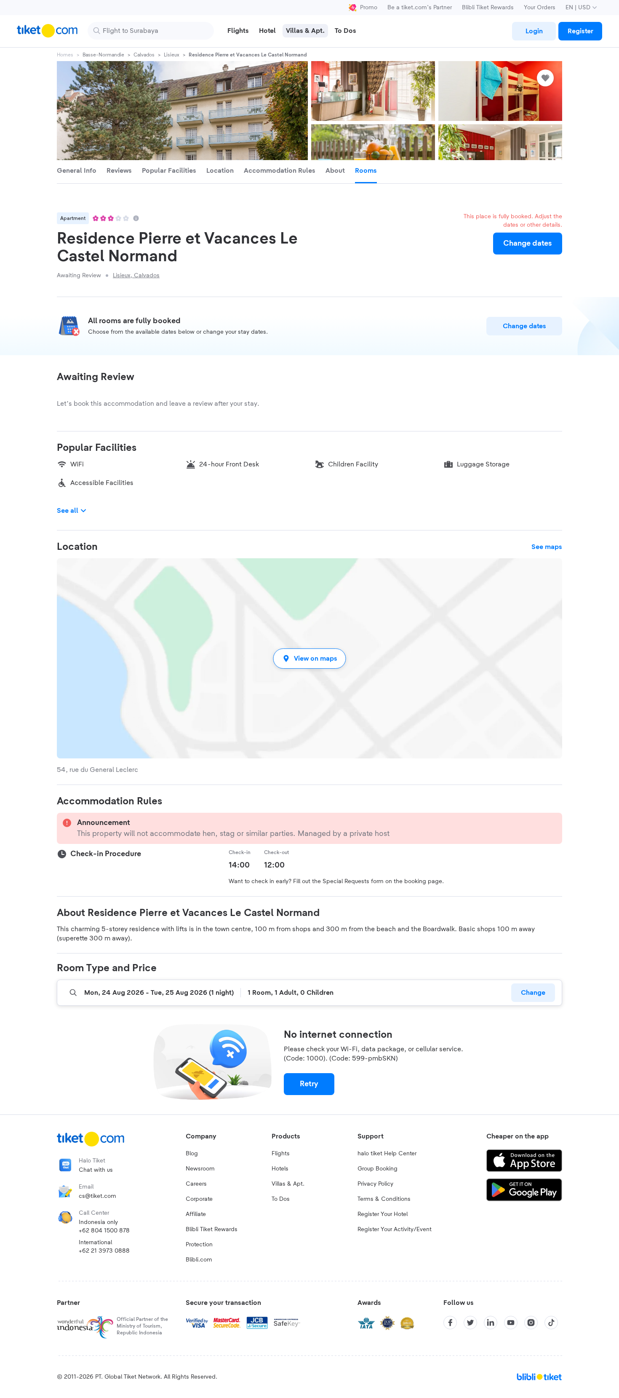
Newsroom (200, 1169)
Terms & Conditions (384, 1199)
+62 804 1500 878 (104, 1231)
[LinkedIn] (490, 1322)
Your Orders (539, 7)
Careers (196, 1184)
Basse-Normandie (103, 54)
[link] (534, 31)
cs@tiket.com (97, 1196)
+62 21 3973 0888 (104, 1251)
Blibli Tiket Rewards (488, 7)
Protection (199, 1244)
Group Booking (378, 1169)
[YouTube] (511, 1322)
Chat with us (96, 1170)
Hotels (280, 1169)
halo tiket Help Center (387, 1153)
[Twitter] (470, 1322)
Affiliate (196, 1214)
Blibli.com (199, 1260)
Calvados (144, 54)
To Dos (281, 1199)
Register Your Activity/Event (395, 1229)
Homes (65, 54)
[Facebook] (450, 1322)
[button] (309, 658)
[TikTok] (551, 1322)
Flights (281, 1153)
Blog (192, 1153)
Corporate (199, 1199)
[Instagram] (531, 1322)
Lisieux (171, 54)
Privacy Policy (375, 1184)
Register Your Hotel (383, 1214)
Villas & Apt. (288, 1184)
